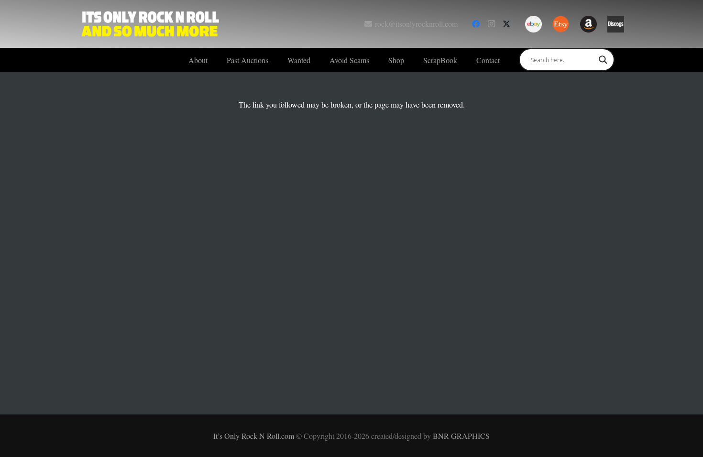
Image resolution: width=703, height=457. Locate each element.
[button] (275, 59)
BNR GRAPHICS (461, 436)
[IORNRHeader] (150, 24)
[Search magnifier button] (603, 59)
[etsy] (560, 24)
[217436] (533, 24)
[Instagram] (491, 24)
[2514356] (588, 24)
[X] (506, 24)
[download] (615, 24)
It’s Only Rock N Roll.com (254, 436)
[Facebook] (475, 24)
